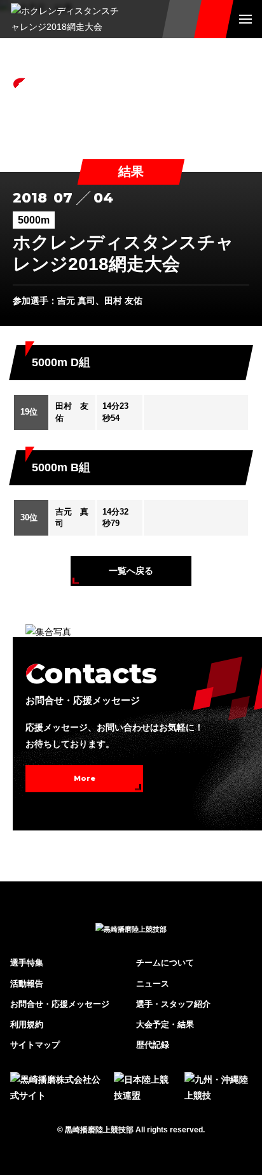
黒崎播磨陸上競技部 (99, 1129)
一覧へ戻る (131, 571)
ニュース (152, 983)
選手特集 (26, 962)
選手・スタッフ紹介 (173, 1004)
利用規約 (26, 1024)
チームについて (165, 962)
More (84, 778)
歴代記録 (152, 1045)
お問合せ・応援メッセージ (59, 1004)
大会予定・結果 (165, 1024)
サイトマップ (35, 1045)
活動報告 (26, 983)
